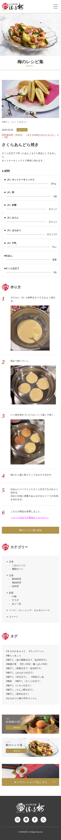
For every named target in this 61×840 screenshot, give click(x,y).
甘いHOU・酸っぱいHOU (34, 664)
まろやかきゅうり (16, 651)
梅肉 (9, 681)
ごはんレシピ (19, 565)
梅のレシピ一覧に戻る (30, 530)
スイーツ (13, 616)
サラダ (15, 600)
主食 (11, 561)
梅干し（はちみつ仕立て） (21, 672)
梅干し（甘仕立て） (17, 677)
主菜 (11, 575)
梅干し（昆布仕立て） (18, 694)
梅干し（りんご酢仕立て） (21, 689)
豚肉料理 (16, 579)
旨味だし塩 (38, 677)
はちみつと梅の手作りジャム (22, 698)
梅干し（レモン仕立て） (19, 685)
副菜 (11, 592)
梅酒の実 (11, 664)
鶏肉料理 (16, 582)
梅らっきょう (14, 655)
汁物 (14, 596)
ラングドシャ (37, 651)
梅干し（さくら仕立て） (15, 122)
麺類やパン (17, 569)
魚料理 (15, 586)
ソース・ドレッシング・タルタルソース (29, 610)
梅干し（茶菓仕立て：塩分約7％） (25, 668)
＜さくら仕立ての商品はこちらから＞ (29, 517)
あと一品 (16, 603)
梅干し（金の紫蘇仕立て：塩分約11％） (27, 660)
